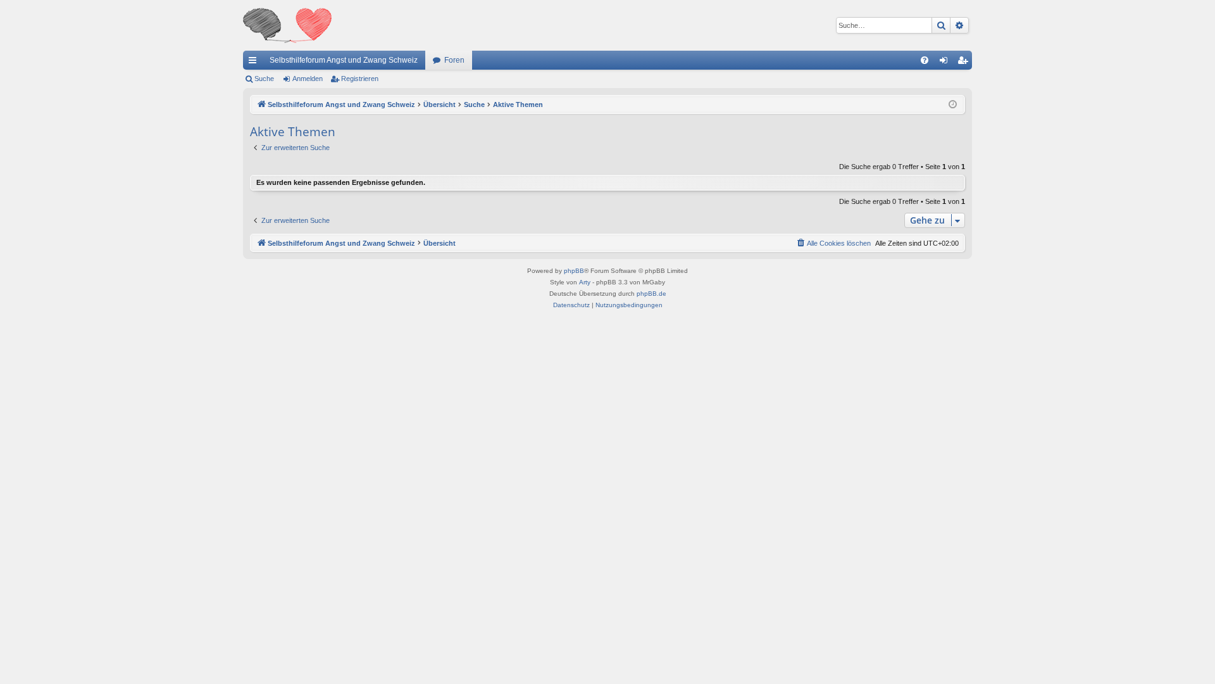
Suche (264, 78)
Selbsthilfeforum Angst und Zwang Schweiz (344, 60)
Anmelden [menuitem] (946, 63)
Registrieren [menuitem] (965, 63)
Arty (584, 282)
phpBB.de (651, 293)
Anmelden (307, 78)
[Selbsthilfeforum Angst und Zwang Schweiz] (287, 25)
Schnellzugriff (255, 63)
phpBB (574, 270)
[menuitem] (924, 60)
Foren (454, 60)
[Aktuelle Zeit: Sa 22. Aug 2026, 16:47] (953, 105)
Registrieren (359, 78)
